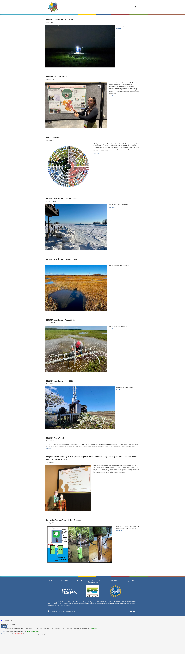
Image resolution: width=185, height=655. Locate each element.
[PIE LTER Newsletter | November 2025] (76, 288)
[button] (135, 7)
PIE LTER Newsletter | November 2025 (62, 259)
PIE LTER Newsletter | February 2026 (61, 198)
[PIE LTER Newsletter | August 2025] (76, 348)
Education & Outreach (109, 7)
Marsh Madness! (53, 137)
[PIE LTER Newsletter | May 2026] (80, 46)
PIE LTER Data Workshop (56, 76)
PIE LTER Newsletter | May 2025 (59, 381)
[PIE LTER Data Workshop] (76, 105)
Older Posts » (135, 572)
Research (84, 7)
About (77, 7)
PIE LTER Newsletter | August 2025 (60, 320)
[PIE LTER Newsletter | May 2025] (80, 407)
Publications (92, 7)
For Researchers (123, 7)
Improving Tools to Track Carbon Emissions (64, 520)
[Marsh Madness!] (68, 166)
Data (99, 7)
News (131, 7)
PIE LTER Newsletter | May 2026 (59, 19)
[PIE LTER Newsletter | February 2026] (76, 227)
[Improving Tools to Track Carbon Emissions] (80, 544)
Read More (119, 28)
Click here (4, 631)
